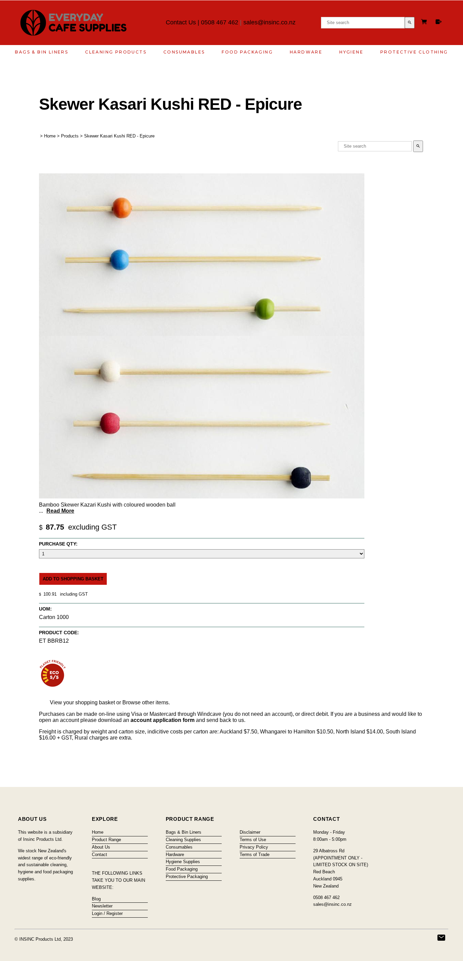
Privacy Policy (254, 847)
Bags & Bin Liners (41, 52)
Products (70, 135)
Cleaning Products (115, 52)
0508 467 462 (219, 22)
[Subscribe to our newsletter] (441, 938)
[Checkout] (438, 21)
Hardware (306, 52)
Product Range (106, 839)
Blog (96, 898)
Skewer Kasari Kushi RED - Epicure (119, 135)
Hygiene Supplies (183, 861)
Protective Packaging (187, 876)
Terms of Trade (254, 854)
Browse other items (145, 702)
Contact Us (181, 22)
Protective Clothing (414, 52)
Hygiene (351, 52)
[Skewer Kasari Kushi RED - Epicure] (201, 496)
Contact (99, 854)
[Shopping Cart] (425, 22)
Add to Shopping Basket (73, 578)
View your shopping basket (82, 702)
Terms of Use (253, 839)
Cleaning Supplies (183, 839)
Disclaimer (250, 832)
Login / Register (107, 913)
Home (50, 135)
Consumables (184, 52)
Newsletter (102, 906)
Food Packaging (247, 52)
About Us (101, 847)
